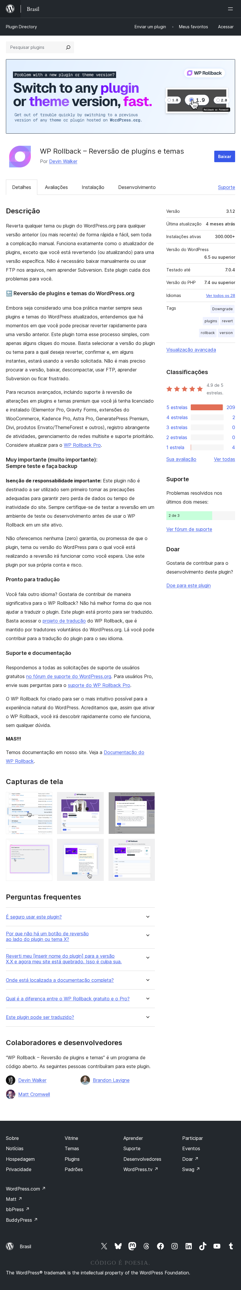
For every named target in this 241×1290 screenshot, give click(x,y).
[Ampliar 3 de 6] (147, 800)
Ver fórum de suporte (189, 529)
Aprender (133, 1138)
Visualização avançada (191, 350)
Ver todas (224, 459)
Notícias (15, 1148)
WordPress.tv (140, 1169)
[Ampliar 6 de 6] (147, 847)
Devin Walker (63, 161)
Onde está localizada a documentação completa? (60, 980)
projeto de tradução (64, 621)
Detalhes (21, 187)
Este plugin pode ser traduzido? (40, 1017)
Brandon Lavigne (111, 1080)
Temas (72, 1148)
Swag (191, 1169)
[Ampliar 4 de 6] (44, 847)
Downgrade (222, 309)
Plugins (72, 1159)
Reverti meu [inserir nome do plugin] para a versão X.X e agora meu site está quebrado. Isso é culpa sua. (64, 958)
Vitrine (71, 1138)
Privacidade (18, 1169)
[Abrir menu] (231, 9)
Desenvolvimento (137, 187)
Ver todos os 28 (220, 295)
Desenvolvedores (142, 1159)
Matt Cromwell (34, 1094)
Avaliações (56, 187)
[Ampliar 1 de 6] (44, 800)
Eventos (191, 1148)
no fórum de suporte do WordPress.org (68, 676)
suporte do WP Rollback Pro (99, 685)
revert (227, 321)
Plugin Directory (21, 26)
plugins (211, 321)
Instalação (93, 187)
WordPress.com (26, 1189)
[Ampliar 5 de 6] (96, 847)
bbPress (18, 1209)
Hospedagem (20, 1159)
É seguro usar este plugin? (34, 917)
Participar (192, 1138)
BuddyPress (22, 1220)
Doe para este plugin (188, 585)
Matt (14, 1199)
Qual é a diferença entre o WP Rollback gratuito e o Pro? (68, 999)
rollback (208, 333)
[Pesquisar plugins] (68, 47)
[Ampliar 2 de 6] (96, 800)
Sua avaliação (181, 459)
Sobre (12, 1138)
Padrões (74, 1169)
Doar (190, 1159)
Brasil (25, 1246)
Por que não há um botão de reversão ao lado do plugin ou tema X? (47, 936)
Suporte (226, 187)
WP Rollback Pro (82, 445)
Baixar (224, 156)
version (226, 333)
